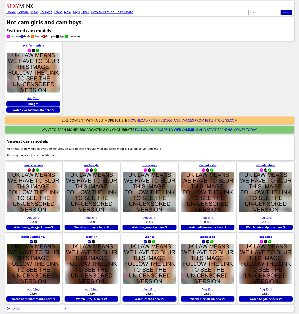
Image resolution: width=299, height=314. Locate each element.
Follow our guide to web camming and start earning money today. (196, 129)
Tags (76, 12)
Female (23, 12)
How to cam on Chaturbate (112, 12)
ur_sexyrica (149, 165)
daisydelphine (265, 165)
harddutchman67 (33, 237)
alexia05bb (207, 237)
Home (11, 12)
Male (34, 12)
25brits (149, 237)
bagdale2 (265, 237)
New (67, 12)
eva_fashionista (33, 45)
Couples (46, 12)
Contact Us (13, 308)
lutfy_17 (91, 237)
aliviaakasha (207, 165)
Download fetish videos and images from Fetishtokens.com (182, 120)
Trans (58, 12)
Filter (85, 12)
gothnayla (91, 165)
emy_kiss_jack (33, 165)
